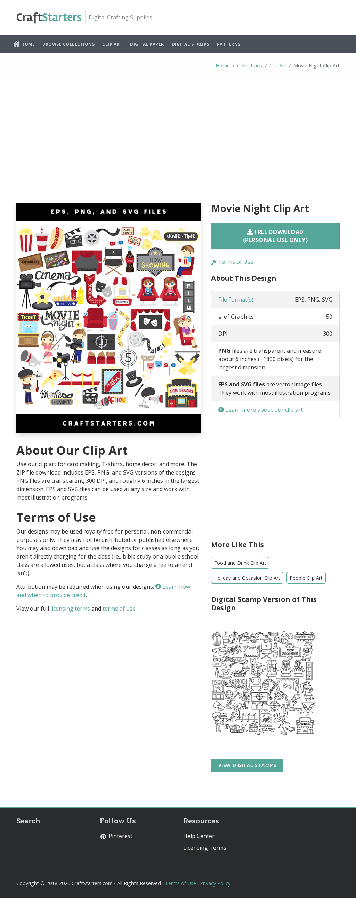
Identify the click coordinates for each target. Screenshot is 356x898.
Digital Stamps (190, 44)
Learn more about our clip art (263, 409)
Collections (249, 65)
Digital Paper (147, 44)
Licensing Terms (204, 847)
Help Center (199, 836)
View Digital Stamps (247, 765)
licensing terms (70, 608)
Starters (49, 17)
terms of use (119, 608)
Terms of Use (235, 262)
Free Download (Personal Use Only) (275, 235)
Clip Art (112, 44)
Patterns (229, 44)
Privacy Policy (215, 883)
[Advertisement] (178, 145)
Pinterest (119, 836)
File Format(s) (235, 299)
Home (27, 44)
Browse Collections (68, 44)
